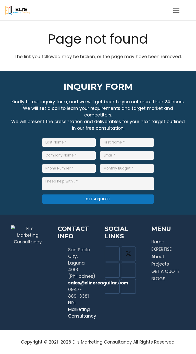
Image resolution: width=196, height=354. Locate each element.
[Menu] (176, 10)
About (157, 257)
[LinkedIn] (128, 286)
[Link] (17, 10)
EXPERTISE (161, 249)
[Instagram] (112, 270)
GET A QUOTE (165, 271)
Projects (160, 264)
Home (157, 242)
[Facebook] (112, 254)
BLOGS (158, 279)
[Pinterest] (128, 270)
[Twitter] (128, 254)
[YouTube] (112, 286)
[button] (188, 10)
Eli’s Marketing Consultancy (82, 309)
